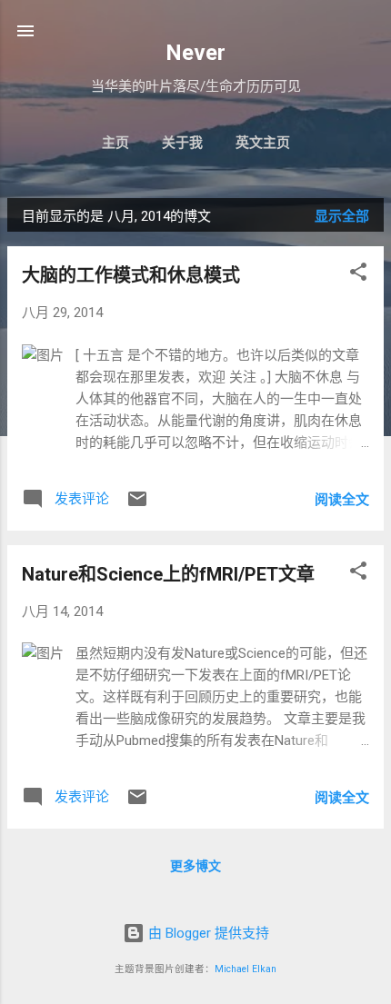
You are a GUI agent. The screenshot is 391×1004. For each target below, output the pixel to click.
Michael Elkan (245, 969)
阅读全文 (342, 500)
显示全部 (342, 216)
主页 (115, 142)
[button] (358, 275)
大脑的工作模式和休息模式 (131, 275)
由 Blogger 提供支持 (207, 933)
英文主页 (263, 142)
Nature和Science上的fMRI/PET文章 (168, 574)
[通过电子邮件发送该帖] (137, 505)
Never (195, 52)
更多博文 (195, 866)
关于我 (182, 142)
